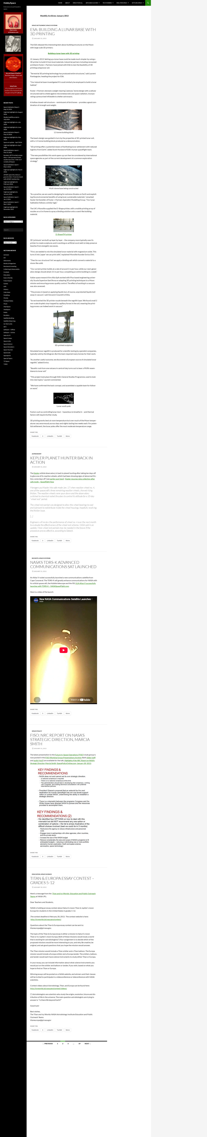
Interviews (7, 292)
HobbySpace (10, 3)
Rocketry (6, 315)
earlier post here (56, 479)
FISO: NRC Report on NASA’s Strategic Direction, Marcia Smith (60, 739)
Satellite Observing (9, 321)
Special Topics (8, 358)
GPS (5, 286)
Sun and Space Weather (13, 73)
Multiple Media (8, 301)
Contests (6, 272)
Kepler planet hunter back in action (61, 460)
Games (6, 283)
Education (36, 874)
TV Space (6, 361)
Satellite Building (9, 318)
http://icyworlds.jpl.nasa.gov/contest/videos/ (48, 988)
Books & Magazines (10, 263)
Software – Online (9, 332)
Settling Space (137, 3)
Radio (5, 312)
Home (60, 3)
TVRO (6, 364)
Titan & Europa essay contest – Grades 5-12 (62, 880)
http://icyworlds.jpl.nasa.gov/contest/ (46, 919)
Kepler (36, 473)
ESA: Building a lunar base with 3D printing (63, 31)
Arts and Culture (92, 3)
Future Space (8, 281)
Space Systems (51, 25)
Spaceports (7, 355)
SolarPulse (13, 86)
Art (5, 258)
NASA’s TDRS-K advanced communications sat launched (63, 564)
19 (79, 1044)
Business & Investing (10, 266)
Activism (6, 255)
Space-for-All (78, 3)
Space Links (7, 341)
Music (5, 304)
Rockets (35, 558)
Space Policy (37, 731)
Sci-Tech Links (8, 324)
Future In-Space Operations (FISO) (69, 755)
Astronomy (36, 454)
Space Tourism (8, 350)
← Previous (47, 1044)
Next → (88, 1044)
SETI (5, 327)
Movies (6, 298)
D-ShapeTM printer (64, 234)
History (6, 289)
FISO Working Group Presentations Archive (63, 757)
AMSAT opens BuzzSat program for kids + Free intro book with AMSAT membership (13, 177)
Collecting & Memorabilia (11, 269)
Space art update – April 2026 (13, 142)
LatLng (19, 93)
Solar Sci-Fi (7, 335)
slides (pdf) (91, 757)
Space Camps (8, 338)
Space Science (46, 874)
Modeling (7, 295)
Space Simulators (9, 347)
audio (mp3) (39, 760)
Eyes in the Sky (8, 278)
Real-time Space (122, 3)
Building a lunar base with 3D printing (63, 53)
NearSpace (7, 306)
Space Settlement (39, 25)
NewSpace (7, 309)
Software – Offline (9, 329)
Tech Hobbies (107, 3)
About (67, 3)
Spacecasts (7, 353)
